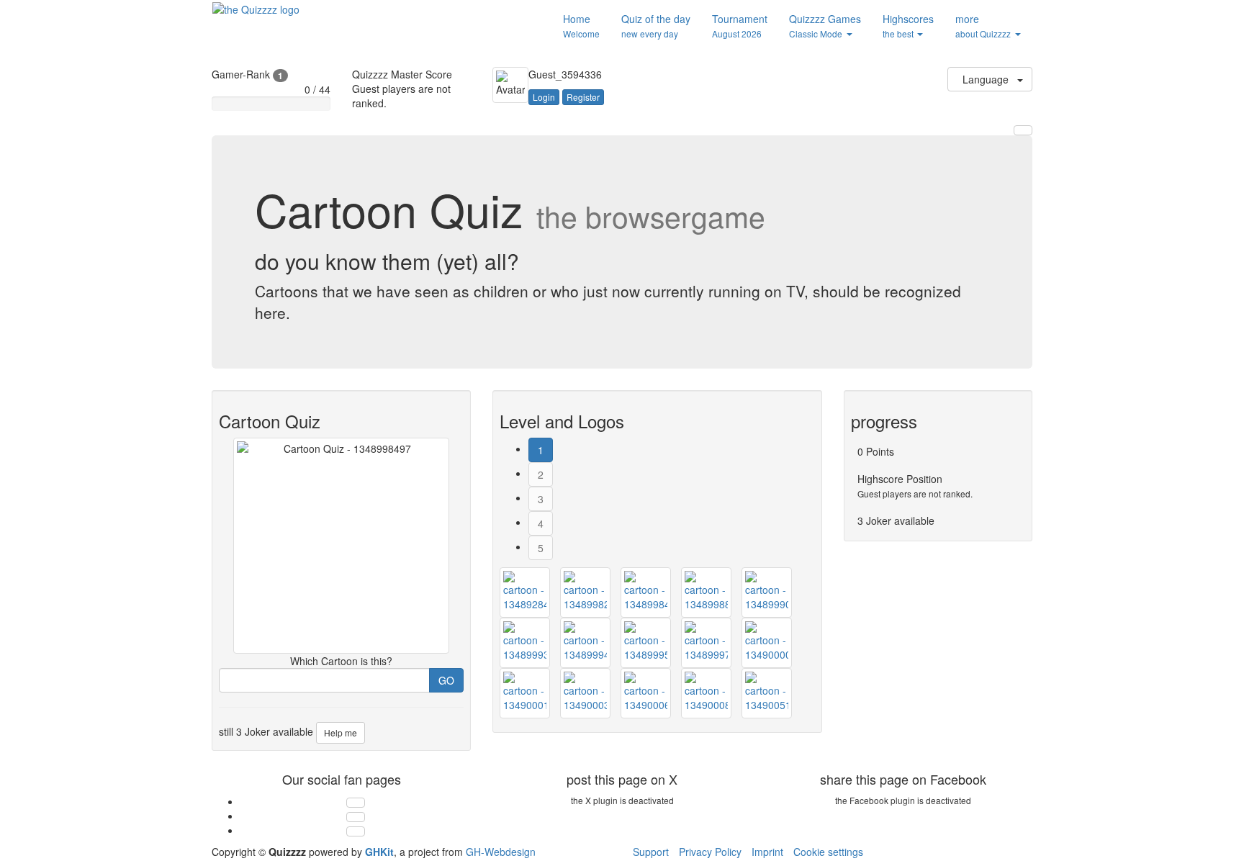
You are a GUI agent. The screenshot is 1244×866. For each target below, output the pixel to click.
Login (544, 97)
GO (446, 680)
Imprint (767, 851)
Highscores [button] (908, 26)
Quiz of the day (655, 26)
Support (651, 851)
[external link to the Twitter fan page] (355, 803)
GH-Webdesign (501, 851)
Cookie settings (828, 851)
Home (581, 26)
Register (583, 97)
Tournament (739, 26)
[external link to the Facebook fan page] (355, 817)
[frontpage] (255, 8)
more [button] (983, 26)
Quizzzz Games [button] (825, 26)
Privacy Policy (710, 851)
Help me (340, 732)
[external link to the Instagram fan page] (355, 831)
